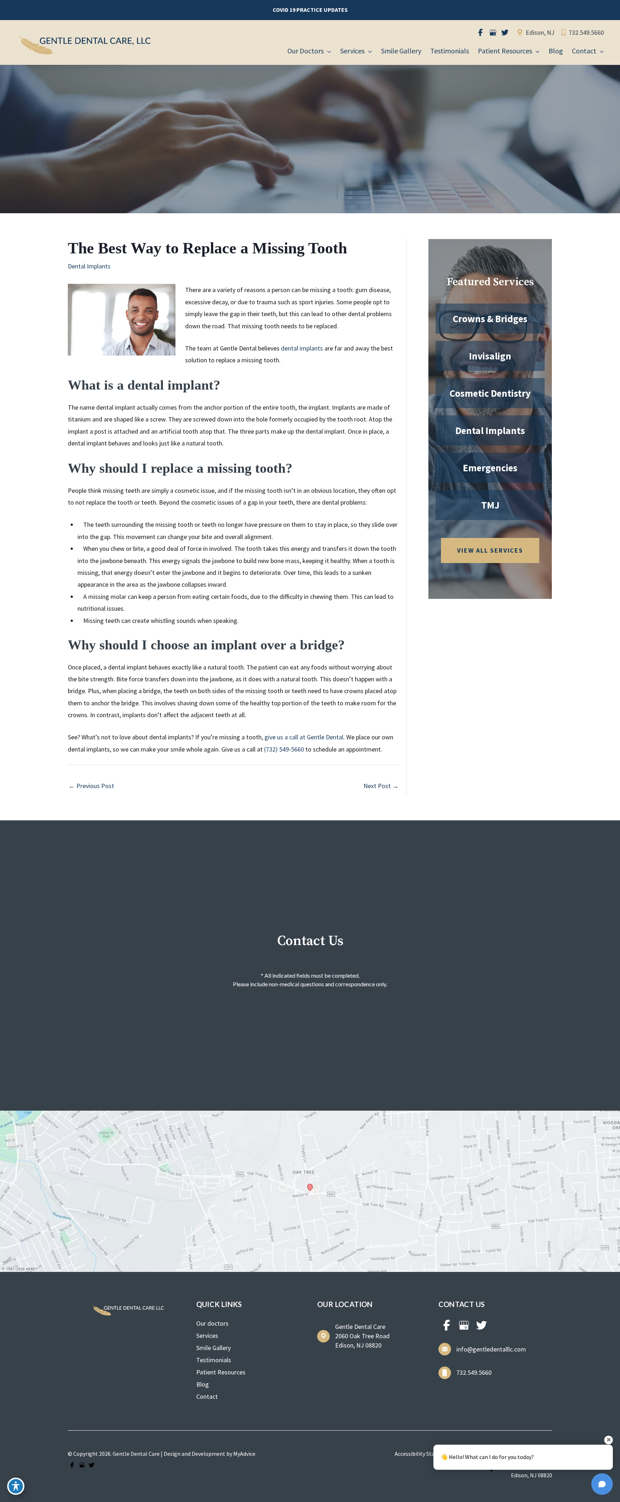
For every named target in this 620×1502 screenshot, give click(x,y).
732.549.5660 (585, 32)
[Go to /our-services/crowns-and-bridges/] (490, 319)
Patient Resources (220, 1372)
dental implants (302, 348)
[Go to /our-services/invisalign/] (490, 356)
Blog (202, 1384)
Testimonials (213, 1360)
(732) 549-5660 (284, 749)
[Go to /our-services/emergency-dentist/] (490, 468)
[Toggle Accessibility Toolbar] (15, 1486)
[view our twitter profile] (504, 32)
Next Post (381, 786)
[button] (310, 10)
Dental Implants (89, 266)
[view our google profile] (492, 32)
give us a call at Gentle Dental (303, 737)
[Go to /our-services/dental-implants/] (490, 430)
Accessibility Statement (424, 1453)
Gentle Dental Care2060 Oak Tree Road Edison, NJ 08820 (362, 1335)
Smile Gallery (213, 1348)
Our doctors (212, 1323)
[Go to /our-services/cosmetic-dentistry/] (490, 393)
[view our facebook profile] (480, 32)
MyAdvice (244, 1453)
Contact (207, 1396)
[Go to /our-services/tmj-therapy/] (490, 505)
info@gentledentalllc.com (491, 1349)
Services (207, 1335)
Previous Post (91, 786)
